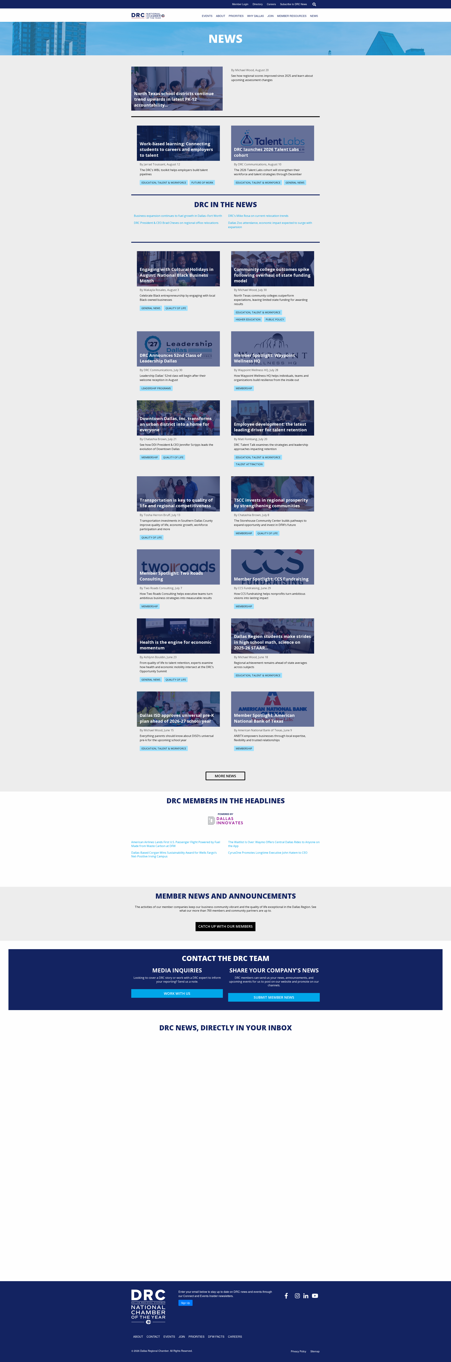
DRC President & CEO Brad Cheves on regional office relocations (176, 223)
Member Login (240, 4)
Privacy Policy (298, 1351)
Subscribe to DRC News (293, 4)
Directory (258, 4)
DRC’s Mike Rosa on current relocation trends (258, 216)
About (220, 16)
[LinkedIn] (305, 1295)
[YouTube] (315, 1295)
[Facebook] (286, 1295)
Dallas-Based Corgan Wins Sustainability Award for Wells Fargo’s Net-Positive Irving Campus (174, 854)
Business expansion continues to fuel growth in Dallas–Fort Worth (178, 216)
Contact (153, 1337)
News (314, 16)
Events (207, 16)
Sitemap (315, 1351)
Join (270, 16)
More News (225, 776)
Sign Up (185, 1303)
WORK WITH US (177, 993)
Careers (271, 4)
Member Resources (292, 16)
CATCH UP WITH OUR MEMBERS (225, 926)
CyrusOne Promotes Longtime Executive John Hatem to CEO (267, 853)
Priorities (236, 16)
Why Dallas (255, 16)
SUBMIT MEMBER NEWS (274, 997)
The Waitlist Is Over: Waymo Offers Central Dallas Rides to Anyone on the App (274, 844)
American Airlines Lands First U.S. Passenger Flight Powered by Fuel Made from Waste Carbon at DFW (175, 844)
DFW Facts (216, 1337)
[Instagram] (297, 1295)
